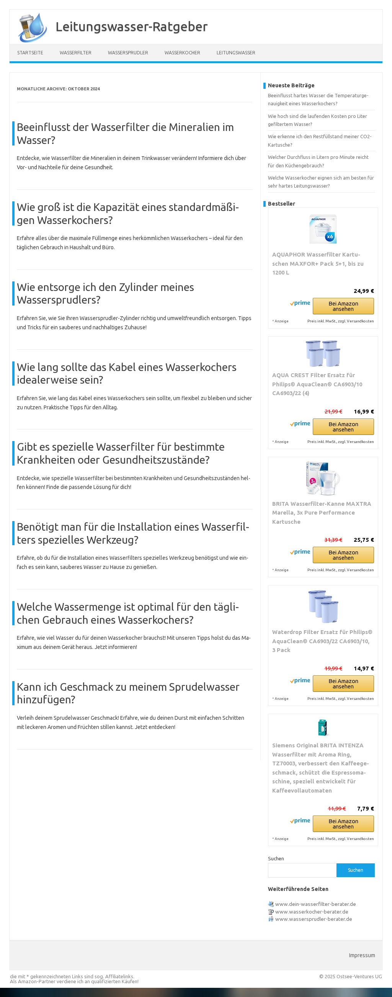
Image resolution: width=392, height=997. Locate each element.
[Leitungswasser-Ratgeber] (29, 41)
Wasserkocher (182, 52)
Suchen (276, 858)
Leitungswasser (236, 52)
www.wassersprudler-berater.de (313, 919)
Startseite (30, 52)
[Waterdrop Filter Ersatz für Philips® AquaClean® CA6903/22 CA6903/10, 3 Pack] (323, 606)
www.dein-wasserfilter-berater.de (315, 904)
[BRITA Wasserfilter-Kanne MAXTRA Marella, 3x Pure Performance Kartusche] (323, 478)
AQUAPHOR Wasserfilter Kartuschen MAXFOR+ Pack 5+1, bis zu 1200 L (318, 263)
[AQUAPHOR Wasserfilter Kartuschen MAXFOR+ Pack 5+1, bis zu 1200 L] (323, 229)
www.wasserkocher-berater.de (311, 912)
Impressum (362, 955)
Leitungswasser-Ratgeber (132, 26)
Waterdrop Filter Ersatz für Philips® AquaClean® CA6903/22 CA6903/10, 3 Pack (322, 641)
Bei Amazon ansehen (343, 306)
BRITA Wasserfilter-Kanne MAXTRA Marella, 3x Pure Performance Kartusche (321, 512)
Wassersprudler (128, 52)
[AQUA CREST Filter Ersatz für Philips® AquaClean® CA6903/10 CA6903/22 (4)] (323, 353)
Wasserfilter (75, 52)
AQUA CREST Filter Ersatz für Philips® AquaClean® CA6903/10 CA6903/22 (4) (317, 384)
